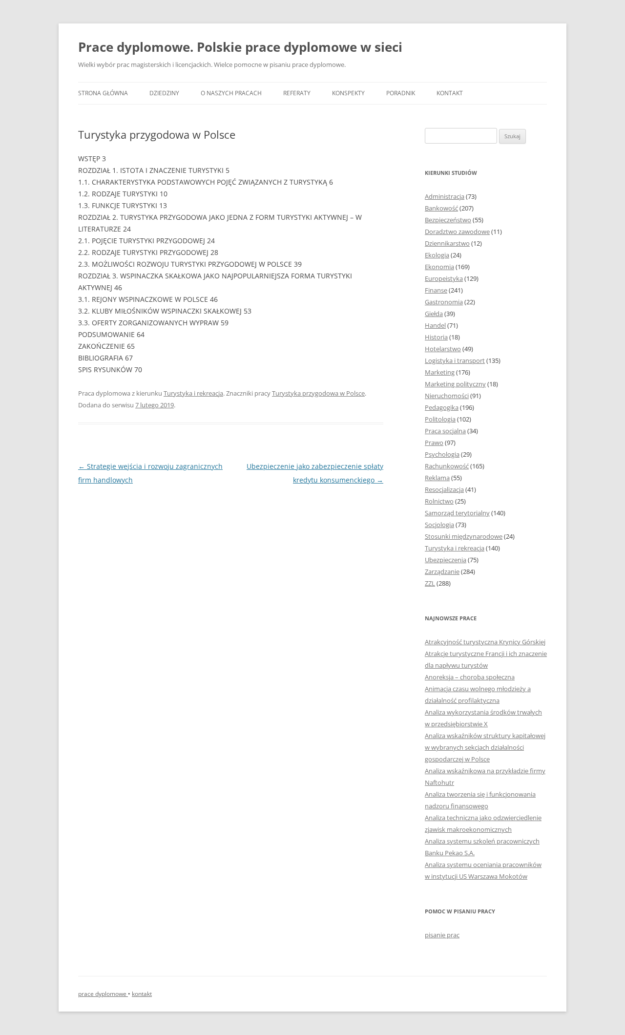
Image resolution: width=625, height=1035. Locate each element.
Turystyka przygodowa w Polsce (318, 393)
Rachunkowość (447, 466)
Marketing (440, 372)
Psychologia (442, 454)
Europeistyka (444, 278)
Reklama (437, 477)
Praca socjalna (445, 430)
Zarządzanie (442, 571)
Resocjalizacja (444, 489)
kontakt (142, 994)
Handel (435, 325)
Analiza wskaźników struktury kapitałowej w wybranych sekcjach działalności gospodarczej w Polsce (485, 747)
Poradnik (400, 93)
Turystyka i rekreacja (193, 393)
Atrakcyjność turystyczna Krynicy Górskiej (485, 641)
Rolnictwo (439, 501)
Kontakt (450, 93)
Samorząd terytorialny (457, 512)
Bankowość (441, 208)
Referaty (297, 93)
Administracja (444, 196)
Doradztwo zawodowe (457, 231)
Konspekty (348, 93)
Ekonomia (439, 266)
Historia (436, 337)
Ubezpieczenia (445, 559)
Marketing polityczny (455, 384)
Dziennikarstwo (447, 243)
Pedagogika (441, 407)
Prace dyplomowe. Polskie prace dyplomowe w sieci (240, 47)
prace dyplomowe (103, 994)
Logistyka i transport (455, 360)
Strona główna (103, 93)
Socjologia (439, 524)
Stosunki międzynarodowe (463, 536)
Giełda (434, 313)
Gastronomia (444, 301)
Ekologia (437, 255)
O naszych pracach (231, 93)
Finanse (436, 290)
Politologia (440, 419)
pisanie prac (442, 934)
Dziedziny (164, 93)
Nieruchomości (447, 395)
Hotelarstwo (443, 348)
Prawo (434, 442)
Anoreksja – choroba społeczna (470, 677)
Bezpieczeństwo (448, 219)
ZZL (430, 583)
